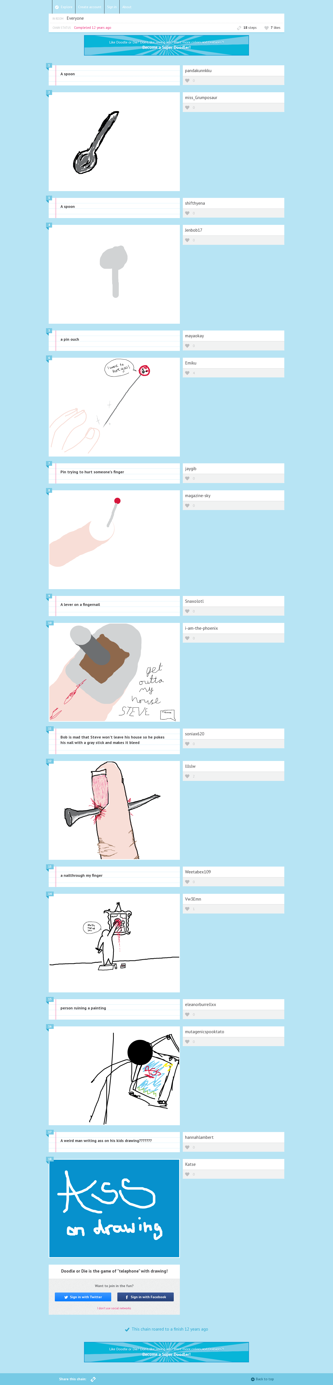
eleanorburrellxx (200, 1004)
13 (49, 867)
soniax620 (194, 733)
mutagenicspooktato (204, 1031)
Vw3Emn (193, 899)
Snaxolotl (194, 601)
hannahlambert (199, 1137)
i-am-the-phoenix (201, 628)
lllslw (190, 766)
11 (49, 729)
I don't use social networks (114, 1308)
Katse (190, 1164)
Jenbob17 (193, 230)
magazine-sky (197, 495)
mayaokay (194, 335)
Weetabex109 (198, 872)
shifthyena (195, 203)
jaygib (190, 468)
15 (49, 999)
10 (49, 623)
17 (49, 1132)
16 (49, 1026)
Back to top (265, 1379)
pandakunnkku (198, 70)
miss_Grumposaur (201, 97)
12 (49, 761)
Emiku (190, 363)
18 (49, 1159)
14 (49, 894)
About (127, 7)
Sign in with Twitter (85, 1297)
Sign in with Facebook (148, 1297)
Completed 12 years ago (92, 27)
